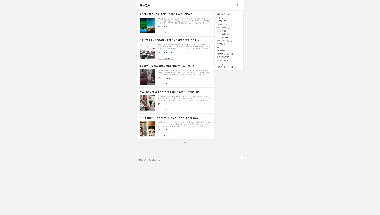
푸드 (220, 47)
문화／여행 (222, 31)
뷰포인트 (145, 5)
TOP (241, 157)
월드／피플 (223, 27)
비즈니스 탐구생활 (225, 54)
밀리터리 (222, 24)
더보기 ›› (166, 32)
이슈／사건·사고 (225, 67)
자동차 (221, 17)
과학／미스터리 (224, 57)
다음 (189, 143)
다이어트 (221, 44)
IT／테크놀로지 (224, 60)
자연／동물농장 (224, 37)
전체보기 (223, 14)
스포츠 (221, 63)
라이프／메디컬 (224, 40)
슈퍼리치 (221, 21)
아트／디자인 (223, 34)
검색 (237, 5)
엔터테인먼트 (223, 50)
